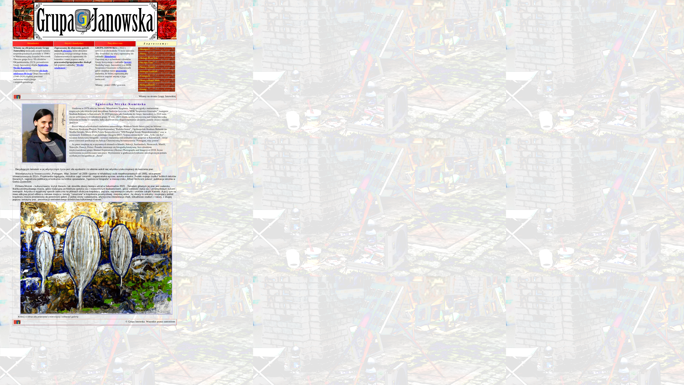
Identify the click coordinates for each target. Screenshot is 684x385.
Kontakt (142, 89)
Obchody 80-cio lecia (148, 58)
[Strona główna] (17, 97)
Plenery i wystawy (147, 67)
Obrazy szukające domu (149, 80)
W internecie (144, 76)
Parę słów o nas (115, 43)
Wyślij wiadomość (147, 85)
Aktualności (33, 43)
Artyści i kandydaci (73, 43)
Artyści (142, 53)
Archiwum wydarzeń (148, 71)
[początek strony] (17, 322)
